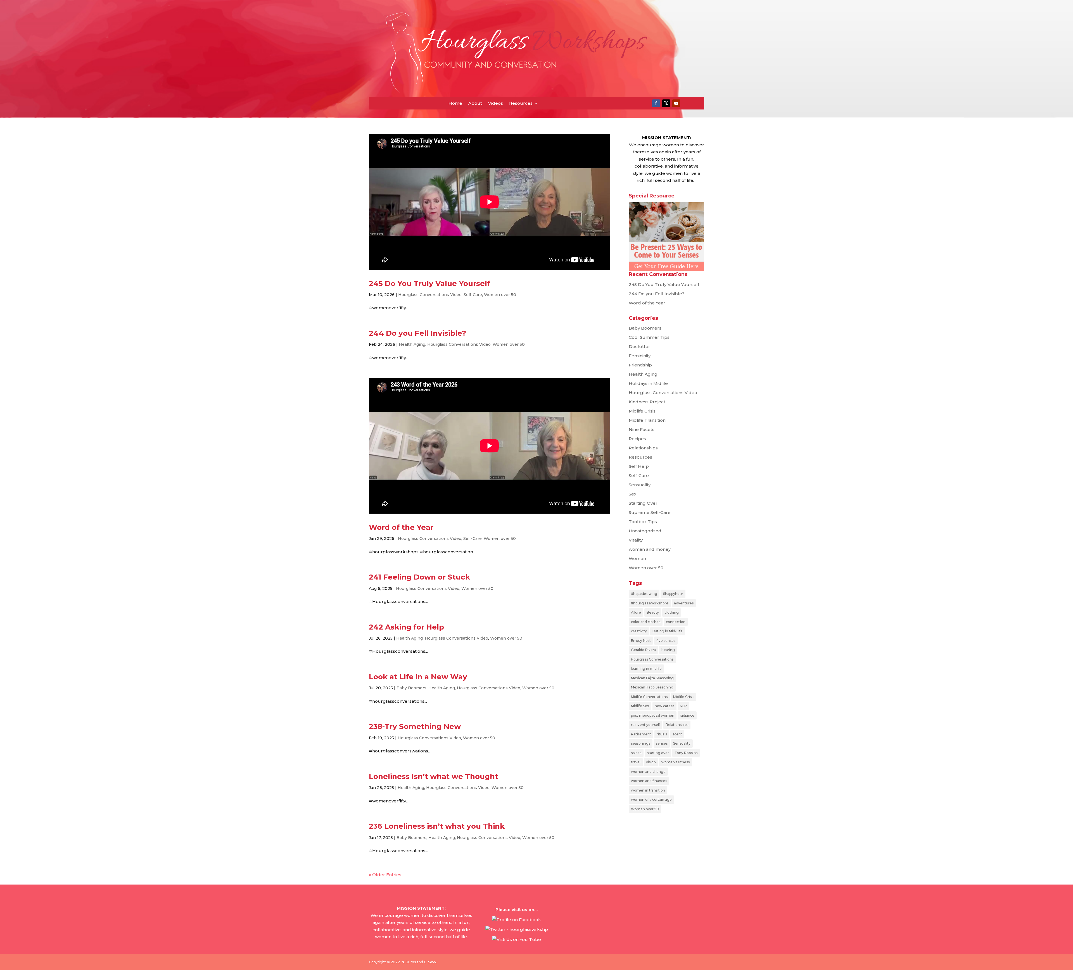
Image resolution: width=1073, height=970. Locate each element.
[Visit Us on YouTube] (516, 939)
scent (677, 734)
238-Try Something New (415, 726)
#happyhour (673, 594)
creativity (639, 631)
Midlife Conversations (649, 697)
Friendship (640, 365)
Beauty (653, 612)
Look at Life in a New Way (418, 676)
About (475, 103)
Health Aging (412, 344)
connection (675, 622)
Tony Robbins (686, 753)
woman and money (650, 549)
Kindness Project (647, 401)
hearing (668, 650)
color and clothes (645, 622)
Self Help (639, 466)
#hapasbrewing (644, 594)
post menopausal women (652, 715)
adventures (684, 603)
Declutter (639, 346)
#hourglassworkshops (649, 603)
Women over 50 (500, 294)
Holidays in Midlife (648, 383)
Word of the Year (401, 527)
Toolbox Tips (643, 521)
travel (635, 762)
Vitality (636, 540)
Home (455, 103)
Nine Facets (641, 429)
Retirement (641, 734)
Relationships (643, 448)
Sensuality (640, 484)
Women (637, 558)
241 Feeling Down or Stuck (419, 577)
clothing (671, 612)
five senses (665, 640)
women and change (648, 771)
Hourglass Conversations (652, 659)
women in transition (648, 790)
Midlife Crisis (642, 411)
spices (636, 753)
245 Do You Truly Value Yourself (429, 283)
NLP (683, 706)
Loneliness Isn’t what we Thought (433, 776)
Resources (521, 103)
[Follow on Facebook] (656, 103)
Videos (495, 103)
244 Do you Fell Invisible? (417, 333)
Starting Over (643, 503)
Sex (632, 494)
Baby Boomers (411, 687)
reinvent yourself (645, 725)
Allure (636, 612)
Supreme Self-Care (650, 512)
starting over (658, 753)
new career (664, 706)
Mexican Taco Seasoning (652, 687)
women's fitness (675, 762)
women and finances (649, 781)
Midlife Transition (647, 420)
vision (651, 762)
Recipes (637, 438)
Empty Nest (641, 640)
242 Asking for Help (406, 627)
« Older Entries (385, 874)
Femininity (640, 355)
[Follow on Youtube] (676, 103)
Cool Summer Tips (649, 337)
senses (662, 743)
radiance (687, 715)
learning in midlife (646, 668)
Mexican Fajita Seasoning (652, 678)
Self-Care (473, 294)
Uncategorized (645, 530)
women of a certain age (651, 799)
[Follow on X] (666, 103)
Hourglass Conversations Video (430, 294)
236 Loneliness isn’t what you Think (437, 826)
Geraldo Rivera (643, 650)
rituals (662, 734)
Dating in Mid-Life (667, 631)
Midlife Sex (640, 706)
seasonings (640, 743)
